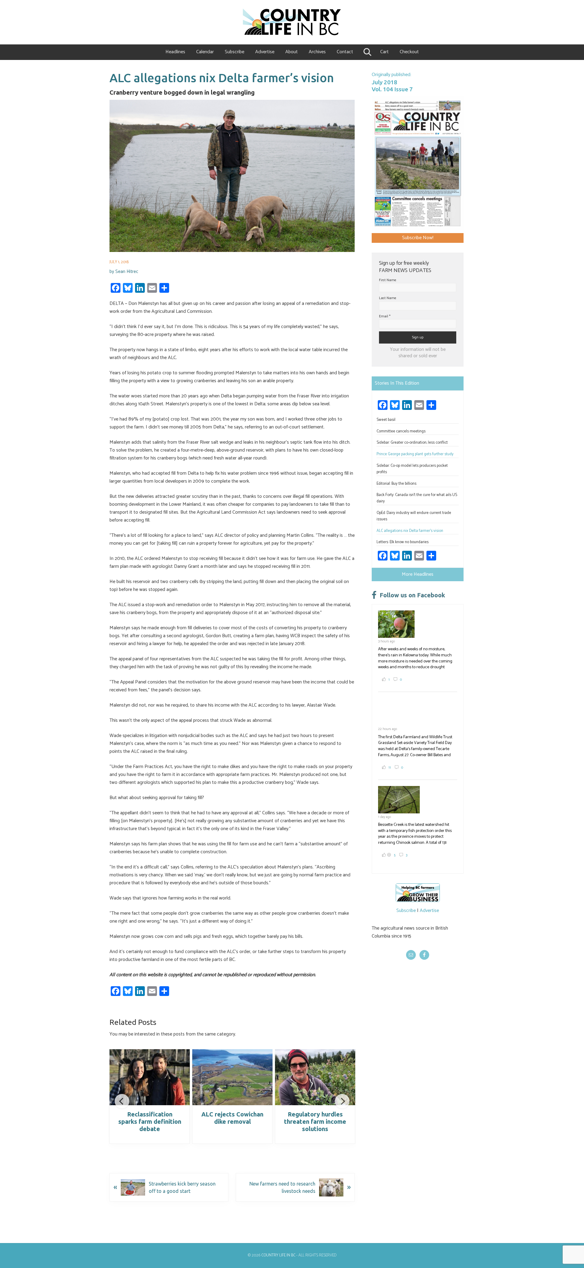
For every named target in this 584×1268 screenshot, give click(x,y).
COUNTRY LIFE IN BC (278, 1255)
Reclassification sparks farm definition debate (149, 1121)
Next (342, 1101)
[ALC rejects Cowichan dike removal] (232, 1077)
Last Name (387, 298)
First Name (387, 280)
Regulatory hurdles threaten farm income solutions (315, 1121)
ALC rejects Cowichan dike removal (232, 1118)
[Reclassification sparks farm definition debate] (149, 1077)
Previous (122, 1101)
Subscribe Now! (417, 238)
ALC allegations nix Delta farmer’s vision (410, 531)
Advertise (429, 910)
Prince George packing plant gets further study (415, 454)
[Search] (367, 52)
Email (385, 316)
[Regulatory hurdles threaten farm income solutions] (315, 1077)
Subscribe (406, 910)
